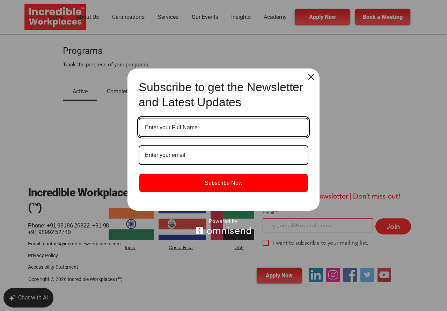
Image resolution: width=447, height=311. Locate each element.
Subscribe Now (224, 183)
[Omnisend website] (223, 227)
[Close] (311, 76)
